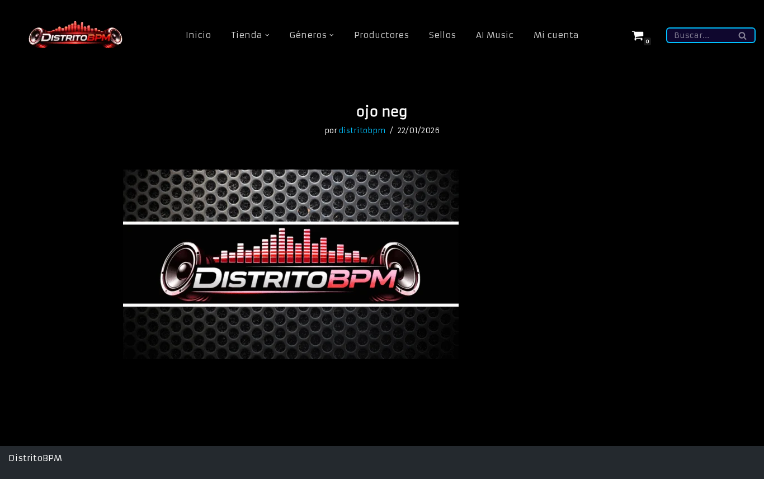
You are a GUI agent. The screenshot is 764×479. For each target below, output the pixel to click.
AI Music (494, 35)
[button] (267, 35)
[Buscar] (743, 35)
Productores (381, 35)
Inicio (198, 35)
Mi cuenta (556, 35)
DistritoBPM (35, 458)
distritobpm (362, 130)
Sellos (442, 35)
